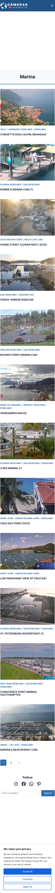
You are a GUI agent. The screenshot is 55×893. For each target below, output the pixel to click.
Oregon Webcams (10, 350)
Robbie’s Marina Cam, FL (16, 189)
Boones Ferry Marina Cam (18, 354)
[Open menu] (52, 5)
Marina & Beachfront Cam (18, 749)
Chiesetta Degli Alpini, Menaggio (23, 134)
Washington (26, 294)
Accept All (27, 871)
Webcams (40, 129)
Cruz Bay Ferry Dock (15, 523)
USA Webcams (31, 184)
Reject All (27, 887)
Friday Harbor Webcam (16, 299)
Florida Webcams (10, 184)
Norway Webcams (34, 405)
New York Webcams (12, 683)
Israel (4, 745)
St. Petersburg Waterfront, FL (22, 633)
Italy (3, 129)
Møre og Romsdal (10, 405)
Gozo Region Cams (11, 239)
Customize (27, 879)
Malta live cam (33, 239)
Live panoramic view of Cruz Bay (23, 578)
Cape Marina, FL (11, 468)
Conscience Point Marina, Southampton (18, 693)
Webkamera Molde (13, 413)
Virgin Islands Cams (27, 518)
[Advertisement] (27, 40)
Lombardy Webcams (20, 129)
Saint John (6, 518)
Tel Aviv (14, 745)
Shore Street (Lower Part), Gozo (23, 244)
